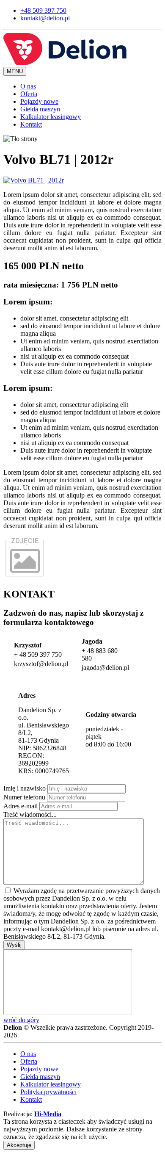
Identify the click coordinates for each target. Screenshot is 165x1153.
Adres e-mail (20, 806)
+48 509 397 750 (43, 10)
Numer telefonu (24, 797)
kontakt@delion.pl (45, 18)
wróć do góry (21, 1019)
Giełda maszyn (40, 109)
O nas (28, 86)
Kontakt (31, 124)
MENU (15, 71)
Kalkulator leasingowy (50, 116)
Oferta (28, 93)
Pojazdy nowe (39, 101)
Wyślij (14, 945)
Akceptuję (19, 1145)
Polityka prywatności (48, 1091)
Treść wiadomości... (30, 814)
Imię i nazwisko (24, 788)
